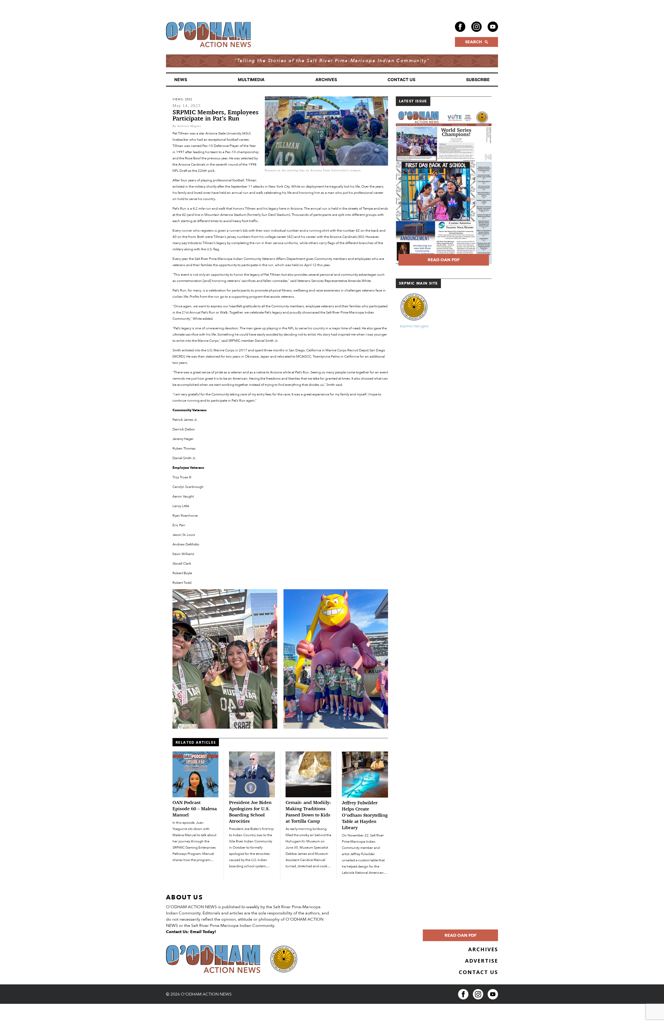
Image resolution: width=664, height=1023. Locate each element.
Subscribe (478, 79)
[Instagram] (476, 27)
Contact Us (401, 79)
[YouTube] (493, 27)
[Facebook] (460, 27)
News (180, 79)
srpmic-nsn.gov (414, 326)
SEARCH (473, 42)
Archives (326, 79)
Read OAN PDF (444, 260)
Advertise (481, 960)
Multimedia (251, 79)
